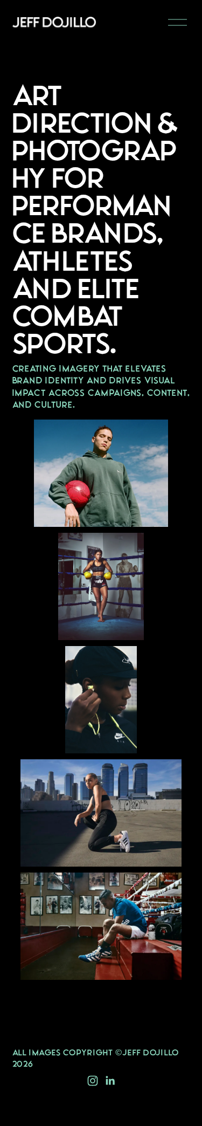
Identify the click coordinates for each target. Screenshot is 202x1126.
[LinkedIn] (110, 1080)
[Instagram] (92, 1080)
